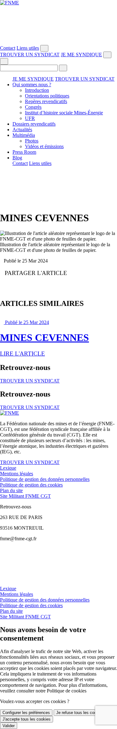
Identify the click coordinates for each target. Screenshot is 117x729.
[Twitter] (58, 14)
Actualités (22, 129)
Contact (7, 48)
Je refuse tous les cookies (80, 712)
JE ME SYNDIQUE (81, 54)
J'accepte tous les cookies (26, 719)
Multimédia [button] (23, 135)
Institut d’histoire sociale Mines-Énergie (64, 112)
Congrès (33, 107)
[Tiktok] (58, 42)
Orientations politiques (47, 95)
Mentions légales (16, 473)
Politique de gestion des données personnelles (45, 479)
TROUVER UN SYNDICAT (30, 54)
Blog (17, 157)
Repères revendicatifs (46, 101)
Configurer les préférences (26, 712)
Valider (8, 725)
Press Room (24, 152)
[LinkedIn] (58, 31)
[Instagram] (58, 25)
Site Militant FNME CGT (25, 496)
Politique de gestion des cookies (31, 484)
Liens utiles (28, 48)
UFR (30, 118)
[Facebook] (58, 8)
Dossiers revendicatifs (34, 124)
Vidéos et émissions (44, 146)
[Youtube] (58, 19)
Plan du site (11, 490)
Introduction (37, 90)
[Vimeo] (58, 36)
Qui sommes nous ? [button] (31, 84)
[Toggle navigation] (4, 61)
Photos (31, 140)
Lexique (8, 468)
